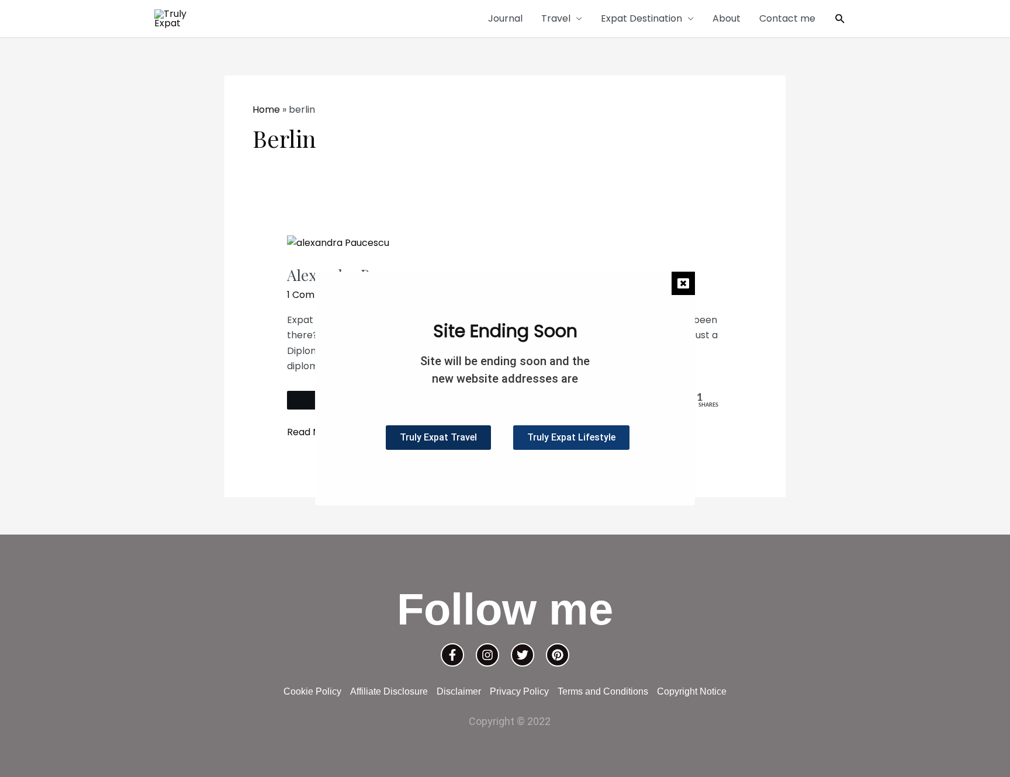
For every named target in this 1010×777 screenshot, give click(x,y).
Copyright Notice (692, 691)
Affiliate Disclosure (389, 691)
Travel (555, 18)
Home (266, 109)
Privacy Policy (519, 691)
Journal (505, 18)
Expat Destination (641, 18)
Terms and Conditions (603, 691)
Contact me (787, 18)
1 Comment (313, 294)
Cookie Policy (312, 691)
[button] (840, 19)
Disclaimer (459, 691)
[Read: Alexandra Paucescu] (338, 242)
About (726, 18)
